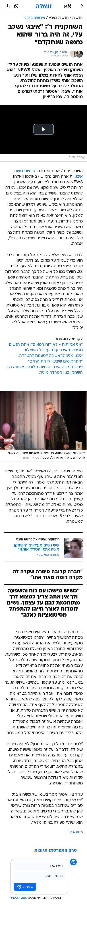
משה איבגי (76, 832)
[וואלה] (43, 6)
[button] (67, 6)
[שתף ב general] (7, 6)
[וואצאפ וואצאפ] (16, 6)
